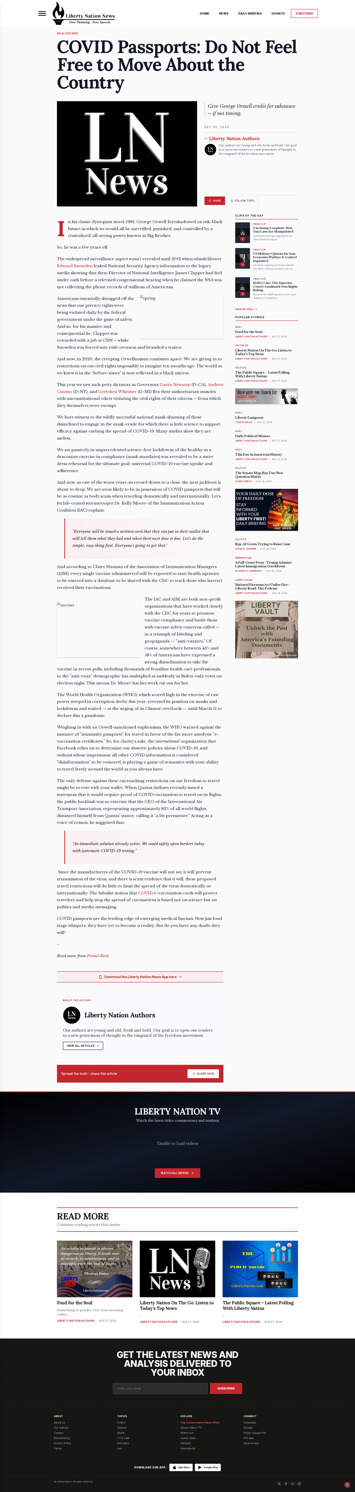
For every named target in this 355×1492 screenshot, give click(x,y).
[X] (279, 1484)
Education (123, 1443)
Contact (58, 1432)
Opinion (122, 1427)
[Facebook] (286, 1484)
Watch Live (187, 1432)
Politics (121, 1422)
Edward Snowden (75, 266)
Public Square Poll (255, 1432)
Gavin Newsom (175, 384)
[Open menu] (42, 13)
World (120, 1432)
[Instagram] (299, 1484)
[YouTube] (292, 1484)
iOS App (249, 1438)
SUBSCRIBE (304, 13)
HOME (204, 13)
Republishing (62, 1438)
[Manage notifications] (347, 1485)
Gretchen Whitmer (117, 391)
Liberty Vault (187, 1438)
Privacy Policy (62, 1443)
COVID (146, 893)
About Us (59, 1422)
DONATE (278, 13)
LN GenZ (185, 1443)
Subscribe (226, 1388)
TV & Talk (123, 1438)
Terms (58, 1448)
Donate (248, 1427)
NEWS (224, 13)
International (187, 1448)
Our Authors (61, 1427)
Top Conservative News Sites (200, 1422)
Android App (251, 1443)
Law (119, 1448)
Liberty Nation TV (191, 1427)
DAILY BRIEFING (250, 13)
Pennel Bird (98, 955)
